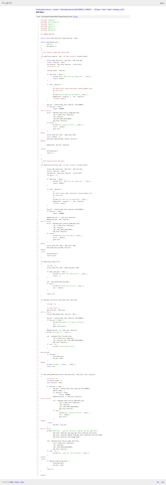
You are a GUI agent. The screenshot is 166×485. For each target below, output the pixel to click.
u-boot (56, 9)
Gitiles (11, 482)
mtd (103, 9)
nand (109, 9)
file (75, 16)
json (162, 482)
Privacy (17, 482)
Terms (22, 482)
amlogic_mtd (118, 9)
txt (158, 482)
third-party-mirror (43, 9)
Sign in (162, 3)
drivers (97, 9)
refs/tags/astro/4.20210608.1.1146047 (75, 9)
